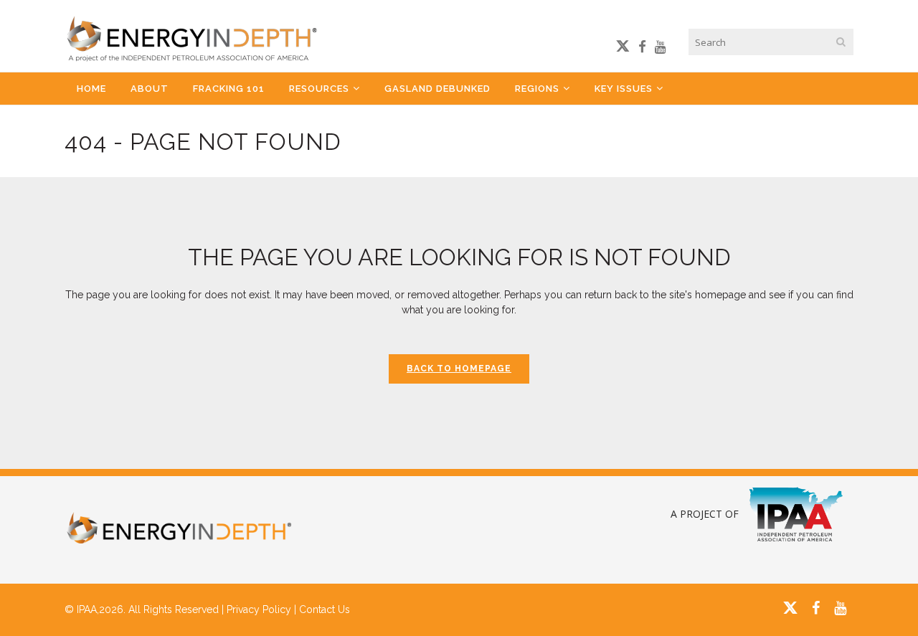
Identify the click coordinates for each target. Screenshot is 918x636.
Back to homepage (459, 369)
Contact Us (324, 609)
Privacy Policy (259, 609)
